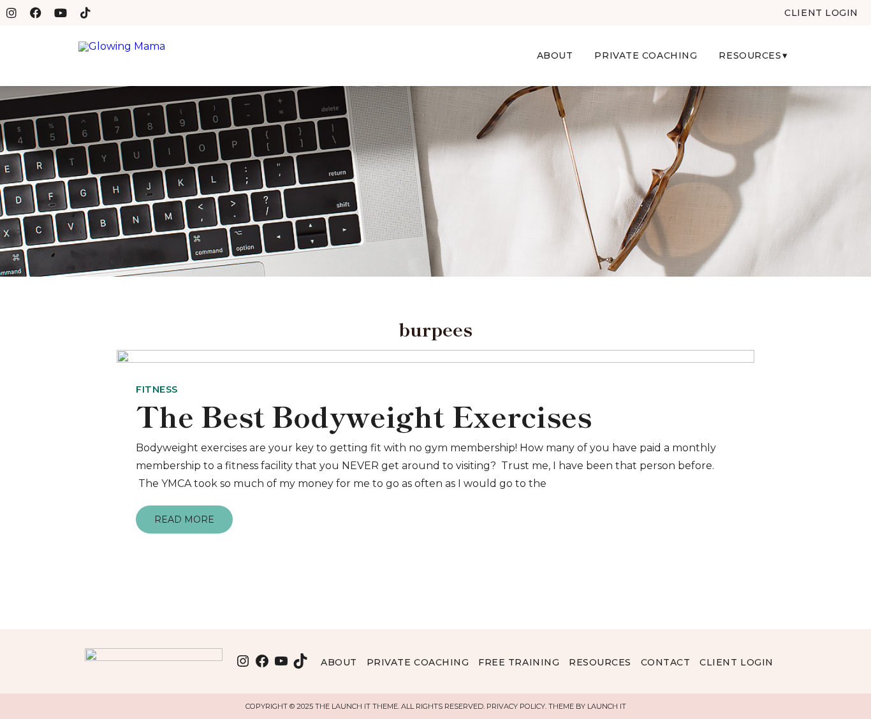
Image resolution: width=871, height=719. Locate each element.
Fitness (157, 389)
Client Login (736, 662)
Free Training (518, 662)
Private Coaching (645, 55)
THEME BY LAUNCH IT (587, 706)
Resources (750, 55)
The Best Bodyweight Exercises (364, 415)
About (555, 55)
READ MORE (184, 519)
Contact (666, 662)
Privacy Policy (516, 706)
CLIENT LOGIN (821, 12)
